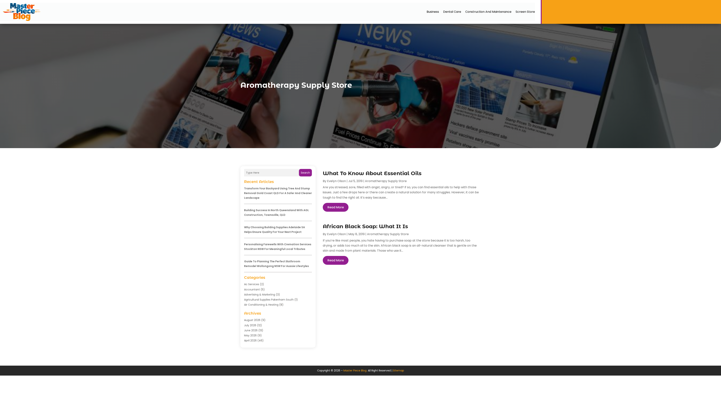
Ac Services (251, 284)
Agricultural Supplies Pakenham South (269, 300)
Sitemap (398, 370)
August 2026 (252, 320)
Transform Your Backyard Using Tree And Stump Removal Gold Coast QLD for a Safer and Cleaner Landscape (278, 193)
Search (305, 173)
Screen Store (525, 12)
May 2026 (250, 335)
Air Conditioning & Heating (261, 305)
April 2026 (250, 340)
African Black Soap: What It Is (365, 226)
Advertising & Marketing (259, 294)
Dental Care (452, 12)
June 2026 (251, 330)
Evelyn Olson (336, 181)
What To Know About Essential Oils (372, 173)
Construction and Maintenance (488, 12)
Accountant (252, 289)
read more (335, 207)
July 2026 (250, 325)
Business (433, 12)
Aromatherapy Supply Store (386, 181)
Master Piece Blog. (355, 370)
